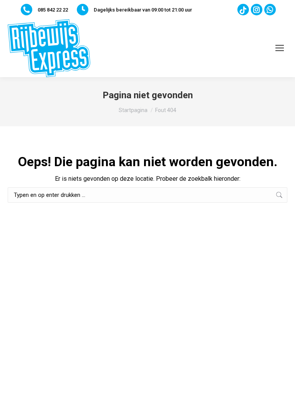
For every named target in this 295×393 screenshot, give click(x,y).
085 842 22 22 (53, 10)
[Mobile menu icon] (279, 48)
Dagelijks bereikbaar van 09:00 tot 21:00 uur (143, 10)
